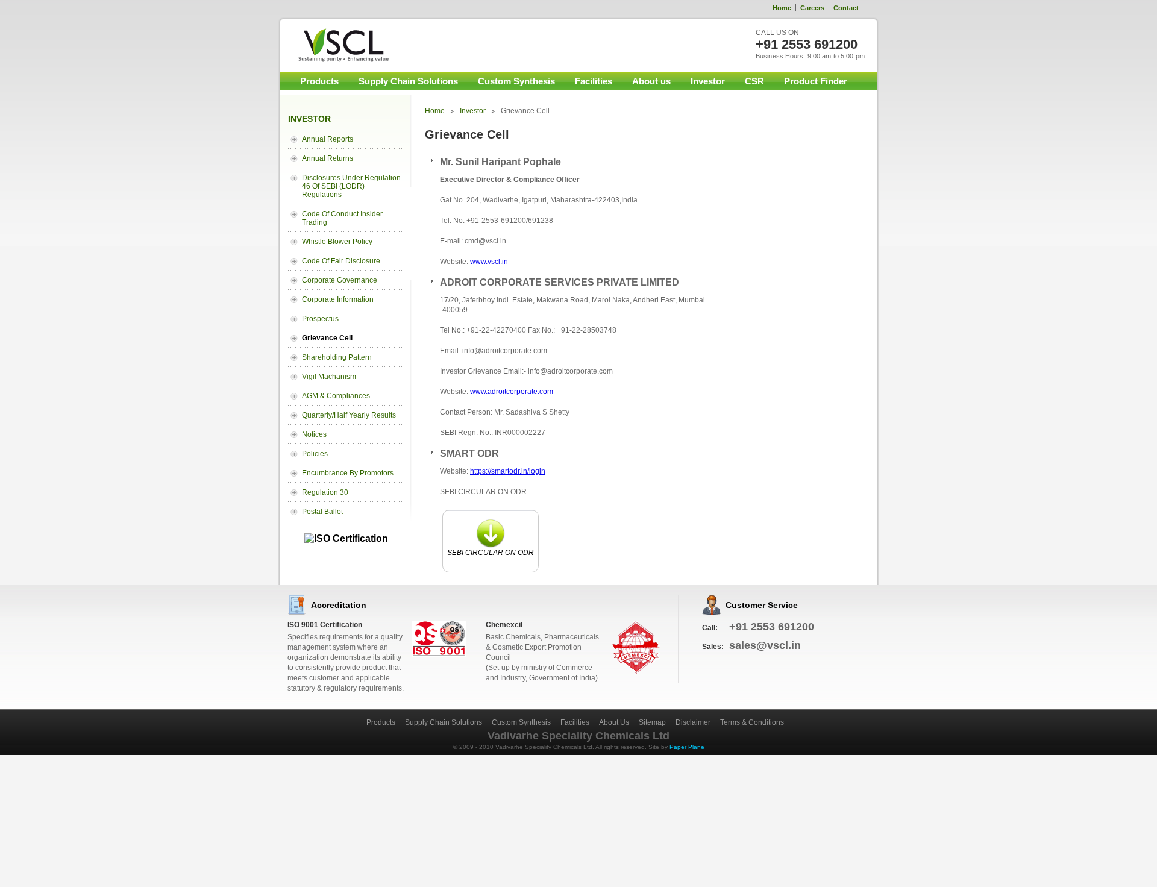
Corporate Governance (339, 280)
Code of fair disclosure (341, 261)
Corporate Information (338, 299)
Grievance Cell (327, 338)
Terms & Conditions (752, 722)
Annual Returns (327, 158)
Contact (846, 7)
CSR (754, 81)
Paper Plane (686, 747)
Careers (812, 7)
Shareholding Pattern (337, 357)
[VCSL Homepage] (336, 45)
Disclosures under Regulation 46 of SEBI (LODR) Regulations (351, 186)
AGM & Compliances (336, 396)
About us (651, 81)
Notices (314, 434)
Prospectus (320, 319)
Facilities (593, 81)
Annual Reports (327, 139)
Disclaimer (693, 722)
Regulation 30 (325, 492)
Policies (315, 454)
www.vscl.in (489, 261)
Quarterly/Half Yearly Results (349, 415)
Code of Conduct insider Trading (342, 218)
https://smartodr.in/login (507, 471)
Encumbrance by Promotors (348, 473)
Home (782, 7)
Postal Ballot (322, 511)
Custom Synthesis (516, 81)
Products (319, 81)
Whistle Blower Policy (337, 241)
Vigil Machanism (329, 376)
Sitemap (652, 722)
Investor (708, 81)
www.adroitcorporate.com (511, 391)
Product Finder (815, 81)
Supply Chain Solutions (408, 81)
